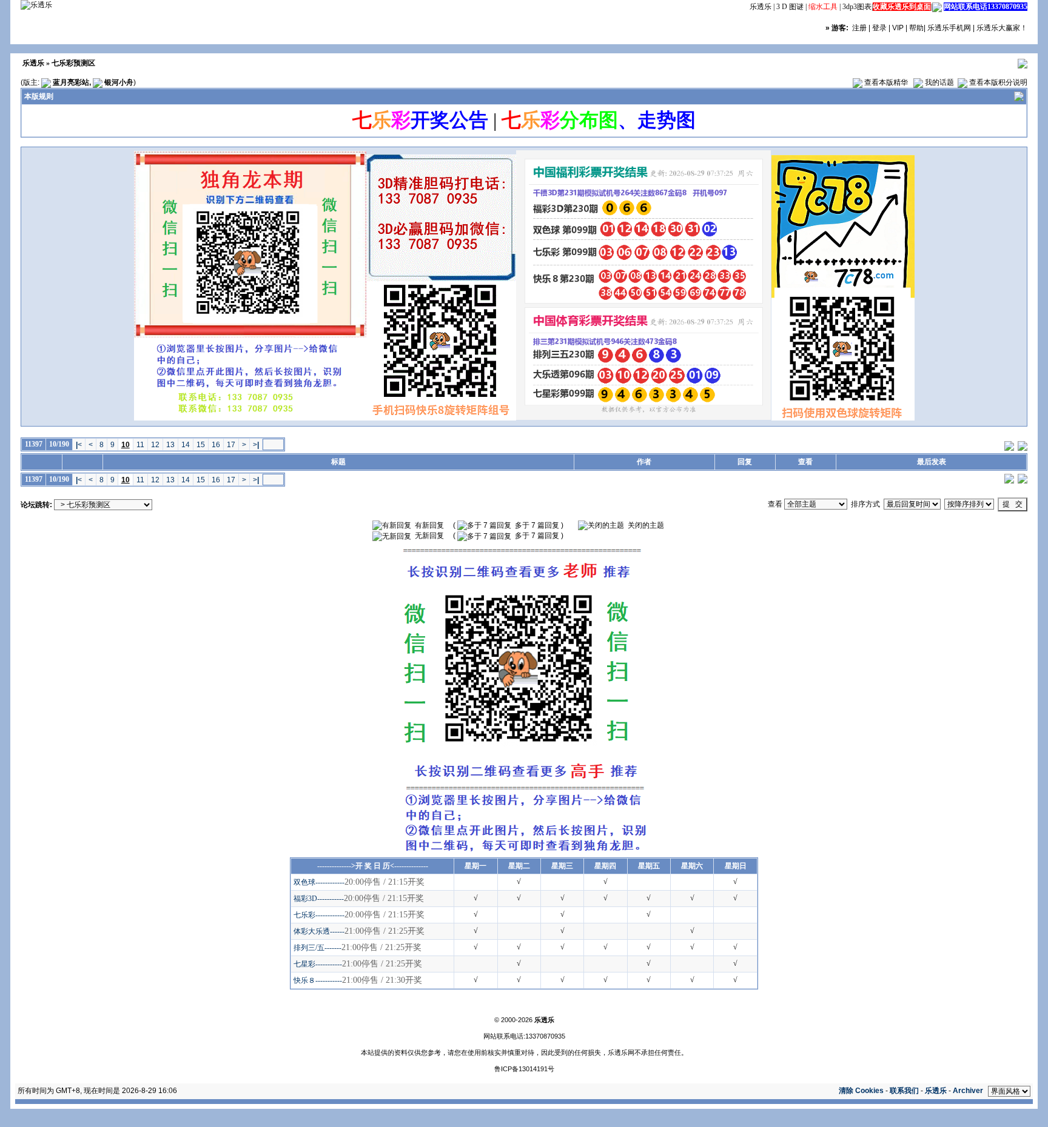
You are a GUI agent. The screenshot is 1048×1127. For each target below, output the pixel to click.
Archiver (968, 1090)
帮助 (916, 28)
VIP (898, 28)
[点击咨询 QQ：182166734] (937, 6)
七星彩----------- (318, 964)
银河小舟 (118, 82)
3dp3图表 (857, 6)
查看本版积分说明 (998, 82)
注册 (859, 28)
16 (216, 444)
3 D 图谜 (790, 6)
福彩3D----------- (319, 898)
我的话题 (939, 82)
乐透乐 (760, 6)
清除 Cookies (861, 1090)
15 (200, 444)
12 (155, 444)
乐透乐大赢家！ (1001, 28)
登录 (879, 28)
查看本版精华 (886, 82)
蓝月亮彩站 (71, 82)
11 (140, 444)
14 (185, 444)
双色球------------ (319, 882)
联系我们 (904, 1090)
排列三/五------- (317, 947)
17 (231, 444)
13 (170, 444)
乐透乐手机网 (949, 28)
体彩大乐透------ (319, 931)
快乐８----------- (318, 980)
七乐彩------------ (319, 915)
